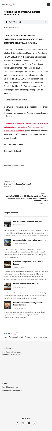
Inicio (5, 337)
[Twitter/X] (23, 423)
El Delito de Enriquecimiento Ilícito (26, 284)
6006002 (16, 355)
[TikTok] (35, 423)
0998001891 (7, 355)
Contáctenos (43, 337)
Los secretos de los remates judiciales (27, 221)
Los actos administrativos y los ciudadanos (29, 240)
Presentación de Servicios (12, 391)
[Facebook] (17, 423)
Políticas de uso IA (31, 337)
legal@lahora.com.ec (10, 387)
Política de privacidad (16, 337)
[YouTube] (29, 423)
